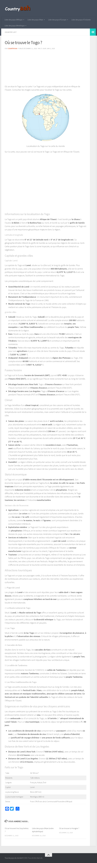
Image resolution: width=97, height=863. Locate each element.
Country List (11, 32)
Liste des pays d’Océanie (81, 19)
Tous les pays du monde (13, 858)
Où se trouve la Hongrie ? (69, 828)
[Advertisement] (45, 68)
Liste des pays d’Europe (57, 19)
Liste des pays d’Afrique (13, 19)
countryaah (12, 48)
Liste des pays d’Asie (35, 19)
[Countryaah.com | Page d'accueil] (18, 8)
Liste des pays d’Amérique (15, 25)
